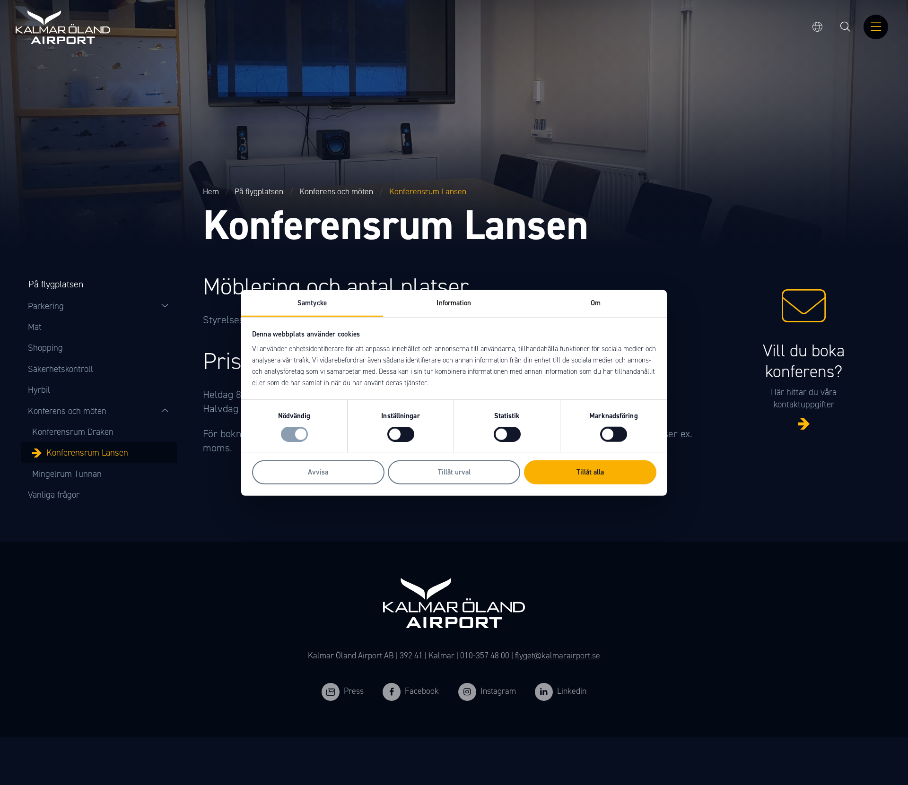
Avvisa (318, 471)
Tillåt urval (454, 471)
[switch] (400, 434)
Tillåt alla (590, 471)
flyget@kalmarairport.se (557, 655)
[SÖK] (845, 27)
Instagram (498, 691)
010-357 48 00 (484, 655)
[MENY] (875, 27)
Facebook (422, 691)
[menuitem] (845, 27)
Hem (211, 191)
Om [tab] (596, 302)
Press (354, 691)
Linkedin (571, 691)
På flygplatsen (259, 191)
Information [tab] (454, 302)
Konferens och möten (336, 191)
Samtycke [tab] (312, 302)
